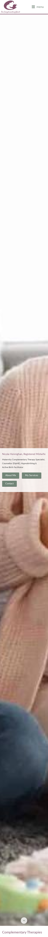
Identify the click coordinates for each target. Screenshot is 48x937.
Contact (9, 483)
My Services (31, 475)
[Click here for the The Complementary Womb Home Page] (10, 7)
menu (40, 6)
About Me (10, 475)
